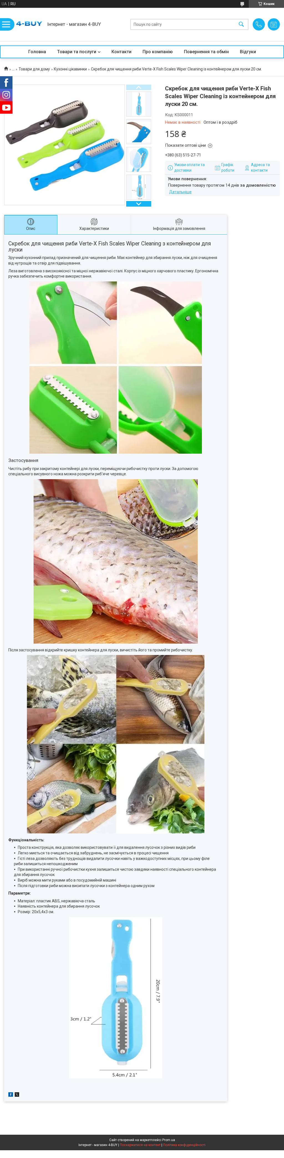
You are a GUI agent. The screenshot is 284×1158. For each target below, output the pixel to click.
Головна (37, 51)
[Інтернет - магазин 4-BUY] (29, 24)
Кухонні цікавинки (70, 69)
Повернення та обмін (206, 51)
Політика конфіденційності (184, 1145)
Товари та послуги (76, 51)
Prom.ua (168, 1140)
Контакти (121, 51)
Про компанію (158, 51)
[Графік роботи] (274, 24)
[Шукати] (241, 24)
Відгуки (248, 51)
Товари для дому (34, 69)
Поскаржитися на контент (140, 1145)
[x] (17, 1095)
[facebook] (10, 1095)
